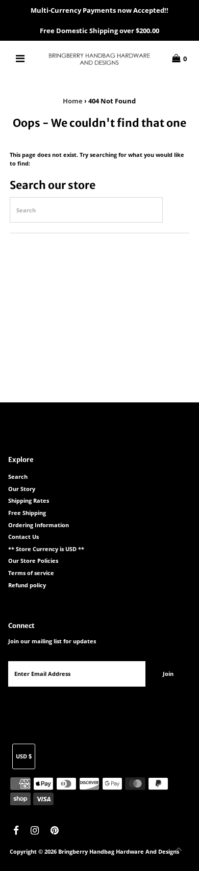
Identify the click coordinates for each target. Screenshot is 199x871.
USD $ (24, 756)
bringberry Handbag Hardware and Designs (118, 851)
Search (18, 476)
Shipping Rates (28, 500)
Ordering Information (38, 525)
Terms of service (31, 573)
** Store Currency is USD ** (46, 549)
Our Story (21, 489)
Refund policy (27, 585)
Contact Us (23, 536)
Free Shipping (27, 512)
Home (73, 100)
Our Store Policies (33, 560)
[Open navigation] (20, 58)
